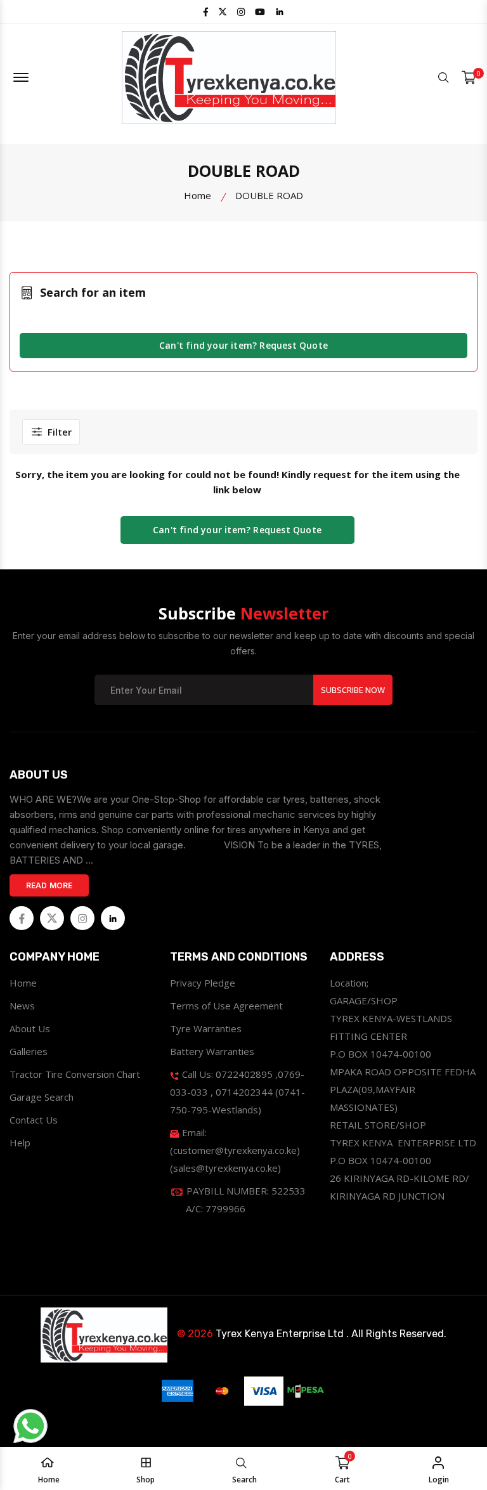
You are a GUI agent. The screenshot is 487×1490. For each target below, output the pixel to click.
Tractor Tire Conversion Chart (75, 1074)
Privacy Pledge (202, 982)
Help (20, 1142)
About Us (30, 1028)
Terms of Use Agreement (226, 1005)
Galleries (29, 1051)
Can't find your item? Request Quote (243, 345)
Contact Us (34, 1119)
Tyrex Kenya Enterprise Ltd (280, 1334)
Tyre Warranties (206, 1028)
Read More (49, 885)
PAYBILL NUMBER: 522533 (245, 1199)
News (22, 1005)
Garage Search (42, 1097)
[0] (469, 77)
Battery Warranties (212, 1051)
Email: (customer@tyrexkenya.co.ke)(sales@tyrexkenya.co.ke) (235, 1150)
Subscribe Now (353, 690)
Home (197, 195)
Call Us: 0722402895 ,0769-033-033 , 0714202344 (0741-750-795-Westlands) (237, 1092)
